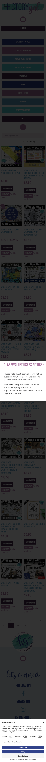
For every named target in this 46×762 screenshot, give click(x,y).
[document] (23, 381)
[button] (43, 364)
